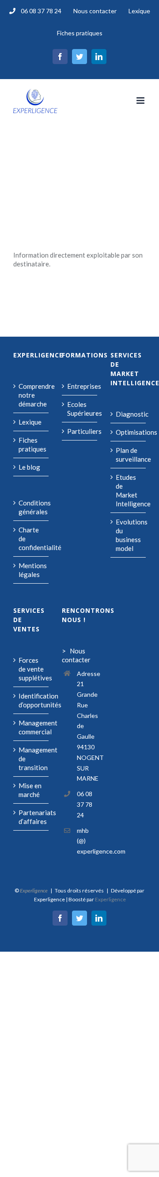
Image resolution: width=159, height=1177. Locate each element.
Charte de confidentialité (31, 538)
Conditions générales (31, 507)
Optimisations (128, 432)
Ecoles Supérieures (80, 408)
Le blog (29, 467)
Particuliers (80, 431)
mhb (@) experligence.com (87, 841)
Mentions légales (31, 570)
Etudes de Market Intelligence (128, 490)
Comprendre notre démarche (31, 395)
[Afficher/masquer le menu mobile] (141, 100)
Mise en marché (30, 790)
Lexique (30, 422)
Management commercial (31, 727)
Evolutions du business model (128, 535)
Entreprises (80, 386)
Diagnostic (128, 414)
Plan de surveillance (128, 454)
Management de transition (31, 758)
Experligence (110, 899)
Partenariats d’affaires (31, 817)
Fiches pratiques (31, 444)
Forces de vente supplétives (31, 669)
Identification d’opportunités (31, 700)
